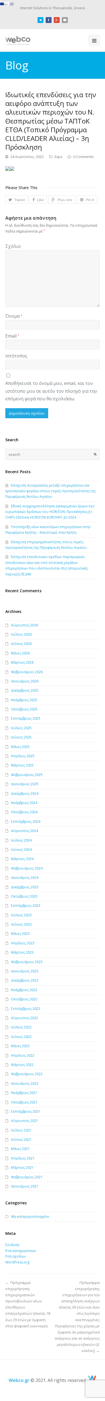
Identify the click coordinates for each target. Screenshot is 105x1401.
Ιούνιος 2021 (21, 1139)
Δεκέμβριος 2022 (24, 980)
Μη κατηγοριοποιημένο (30, 1216)
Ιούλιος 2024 (21, 840)
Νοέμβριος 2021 (24, 1092)
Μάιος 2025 (20, 746)
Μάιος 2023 (20, 933)
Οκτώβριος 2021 (24, 1102)
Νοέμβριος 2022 (24, 990)
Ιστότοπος (16, 356)
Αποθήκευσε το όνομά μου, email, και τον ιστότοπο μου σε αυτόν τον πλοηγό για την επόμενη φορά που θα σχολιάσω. (51, 390)
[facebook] (49, 19)
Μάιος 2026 (20, 653)
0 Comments (83, 156)
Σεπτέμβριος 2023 (25, 905)
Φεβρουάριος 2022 (27, 1074)
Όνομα (13, 316)
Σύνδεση (12, 1244)
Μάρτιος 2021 (22, 1167)
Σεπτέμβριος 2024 (25, 821)
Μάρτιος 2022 (22, 1064)
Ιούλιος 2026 (21, 634)
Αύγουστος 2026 (24, 625)
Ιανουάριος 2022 (24, 1083)
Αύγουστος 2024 (24, 830)
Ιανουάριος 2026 (24, 681)
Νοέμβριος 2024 (24, 802)
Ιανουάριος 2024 (24, 877)
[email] (65, 19)
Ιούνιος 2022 (21, 1036)
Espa (58, 156)
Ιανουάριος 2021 (24, 1186)
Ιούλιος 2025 (21, 728)
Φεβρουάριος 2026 (27, 672)
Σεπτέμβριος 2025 (25, 718)
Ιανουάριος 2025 (24, 784)
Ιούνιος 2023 (21, 924)
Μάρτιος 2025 (22, 765)
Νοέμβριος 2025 (24, 700)
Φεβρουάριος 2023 (27, 961)
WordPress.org (17, 1262)
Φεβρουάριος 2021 (27, 1177)
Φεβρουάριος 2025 (27, 774)
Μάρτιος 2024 (22, 858)
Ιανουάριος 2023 (24, 971)
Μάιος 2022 (20, 1046)
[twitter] (40, 19)
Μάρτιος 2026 (22, 662)
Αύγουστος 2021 (24, 1120)
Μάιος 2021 (20, 1148)
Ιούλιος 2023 (21, 915)
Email (12, 336)
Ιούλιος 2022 (21, 1027)
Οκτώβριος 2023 (24, 896)
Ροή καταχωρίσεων (20, 1250)
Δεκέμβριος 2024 (24, 793)
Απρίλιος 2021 (22, 1158)
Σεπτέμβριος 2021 (25, 1111)
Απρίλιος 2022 (22, 1055)
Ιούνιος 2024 (21, 849)
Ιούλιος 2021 (21, 1130)
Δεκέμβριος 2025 (24, 690)
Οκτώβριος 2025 (24, 709)
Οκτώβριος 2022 (24, 999)
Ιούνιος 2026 (21, 643)
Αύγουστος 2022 (24, 1018)
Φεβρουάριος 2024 (27, 868)
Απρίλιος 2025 (22, 756)
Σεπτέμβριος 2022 (25, 1008)
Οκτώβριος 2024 (24, 812)
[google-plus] (57, 19)
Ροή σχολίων (15, 1256)
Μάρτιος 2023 (22, 952)
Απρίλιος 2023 (22, 943)
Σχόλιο (13, 246)
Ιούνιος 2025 (21, 737)
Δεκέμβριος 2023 (24, 887)
